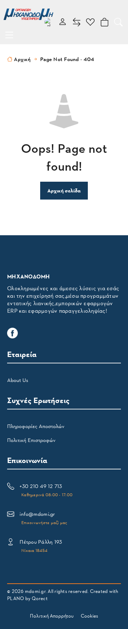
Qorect (40, 598)
